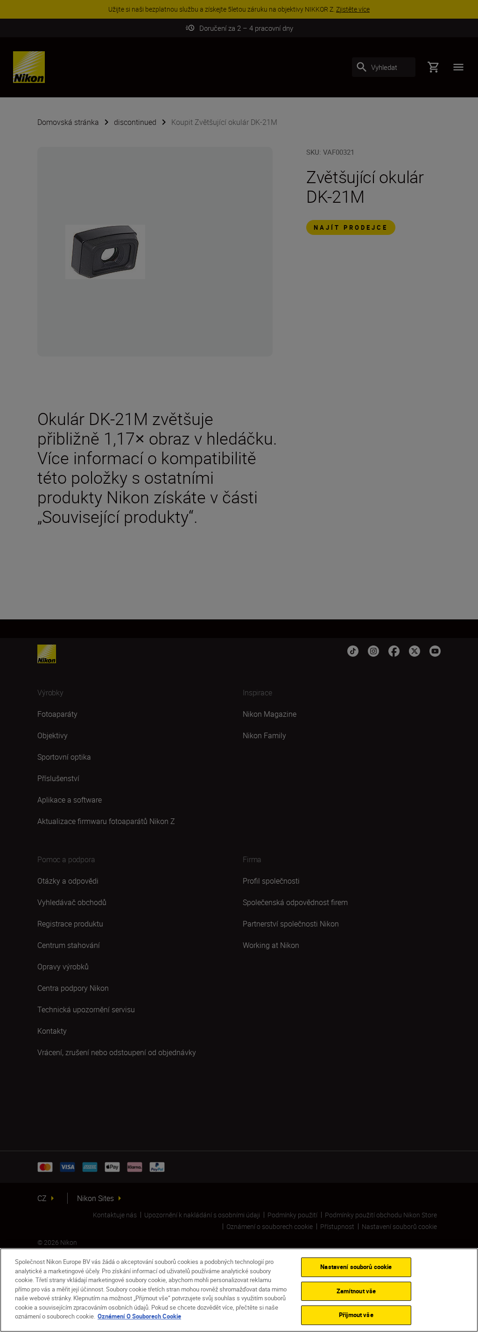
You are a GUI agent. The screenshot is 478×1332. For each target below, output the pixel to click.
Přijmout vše (356, 1315)
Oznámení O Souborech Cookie (139, 1316)
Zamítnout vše (356, 1291)
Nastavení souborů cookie (356, 1267)
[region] (239, 1290)
